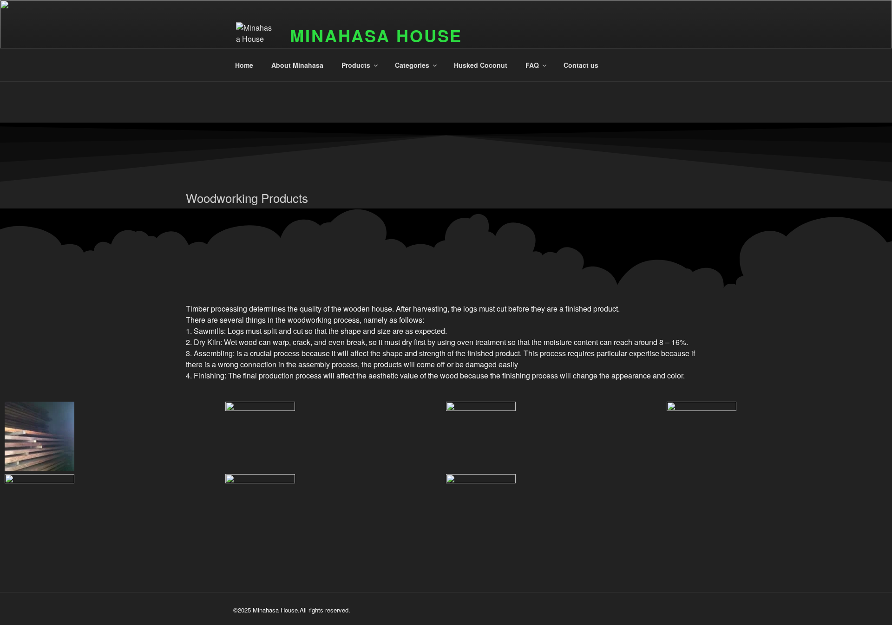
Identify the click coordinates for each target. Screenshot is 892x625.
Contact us (581, 65)
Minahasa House (376, 35)
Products (355, 65)
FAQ (532, 65)
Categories (412, 65)
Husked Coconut (480, 65)
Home (244, 65)
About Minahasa (297, 65)
